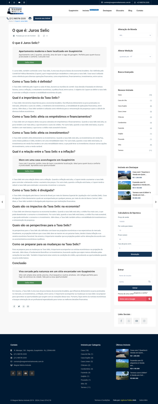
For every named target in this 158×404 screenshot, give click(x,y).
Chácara (121, 117)
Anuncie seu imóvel (42, 18)
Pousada (121, 139)
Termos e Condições (102, 400)
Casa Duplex (122, 106)
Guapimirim (73, 10)
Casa (120, 95)
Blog (130, 10)
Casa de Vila (122, 100)
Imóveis (90, 10)
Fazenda (121, 128)
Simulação (135, 254)
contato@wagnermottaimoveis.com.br (29, 361)
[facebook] (9, 2)
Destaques (107, 10)
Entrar (135, 288)
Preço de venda (123, 217)
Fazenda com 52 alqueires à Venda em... (137, 363)
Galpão (120, 134)
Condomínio (122, 122)
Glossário (120, 10)
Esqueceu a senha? (141, 293)
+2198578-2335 (143, 2)
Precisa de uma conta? (126, 294)
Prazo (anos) (122, 235)
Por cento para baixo (125, 226)
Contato (140, 10)
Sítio (119, 145)
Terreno (120, 150)
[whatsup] (14, 2)
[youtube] (19, 2)
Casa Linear (122, 111)
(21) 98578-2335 (17, 18)
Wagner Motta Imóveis (22, 365)
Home (11, 21)
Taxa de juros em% (124, 244)
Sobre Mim (143, 400)
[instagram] (24, 2)
